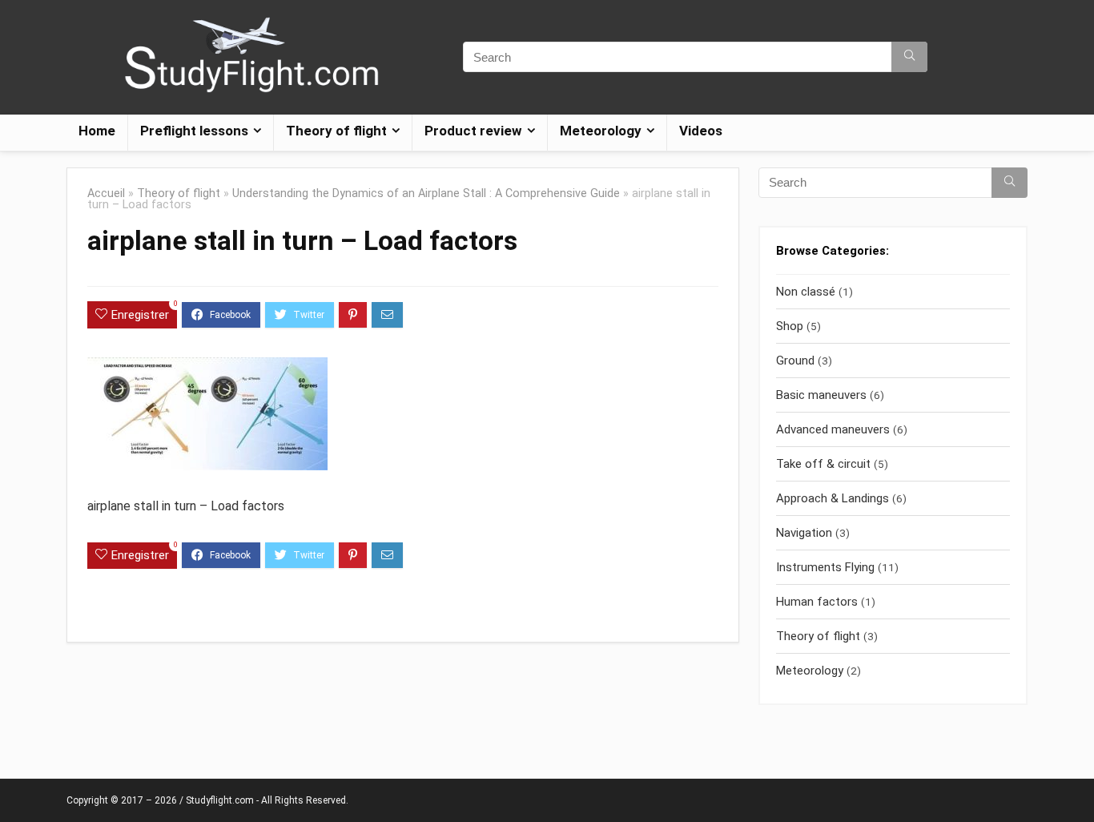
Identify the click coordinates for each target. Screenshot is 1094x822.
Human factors (817, 601)
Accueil (106, 193)
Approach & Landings (832, 498)
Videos (700, 131)
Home (96, 131)
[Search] (909, 57)
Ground (795, 360)
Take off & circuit (823, 464)
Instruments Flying (825, 567)
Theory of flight (178, 193)
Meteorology (809, 670)
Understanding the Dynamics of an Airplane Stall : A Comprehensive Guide (426, 193)
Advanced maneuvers (833, 429)
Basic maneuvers (821, 395)
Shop (789, 326)
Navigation (804, 533)
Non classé (805, 291)
